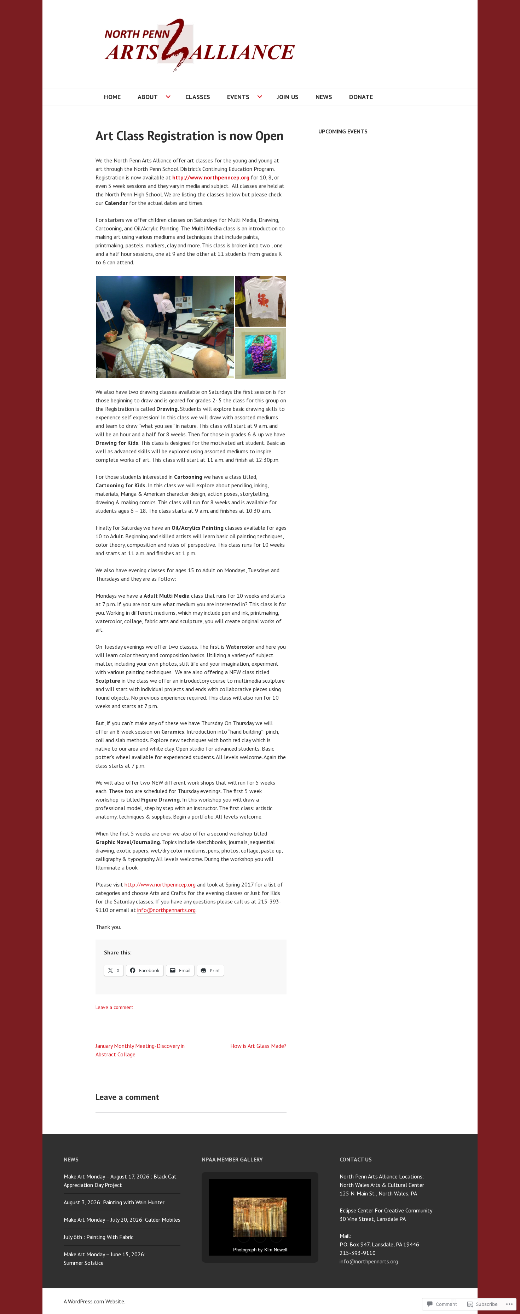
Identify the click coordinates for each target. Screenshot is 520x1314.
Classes (197, 97)
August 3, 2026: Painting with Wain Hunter (114, 1202)
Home (112, 97)
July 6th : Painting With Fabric (98, 1236)
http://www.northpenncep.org (210, 177)
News (324, 97)
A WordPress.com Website (94, 1301)
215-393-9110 (358, 1252)
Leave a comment (114, 1007)
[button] (165, 327)
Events (238, 97)
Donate (361, 97)
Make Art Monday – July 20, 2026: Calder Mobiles (122, 1219)
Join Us (288, 97)
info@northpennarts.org (166, 909)
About (148, 97)
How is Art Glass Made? (258, 1045)
